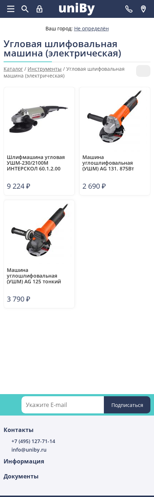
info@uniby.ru (29, 449)
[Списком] (147, 53)
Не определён (91, 28)
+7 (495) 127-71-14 (33, 441)
